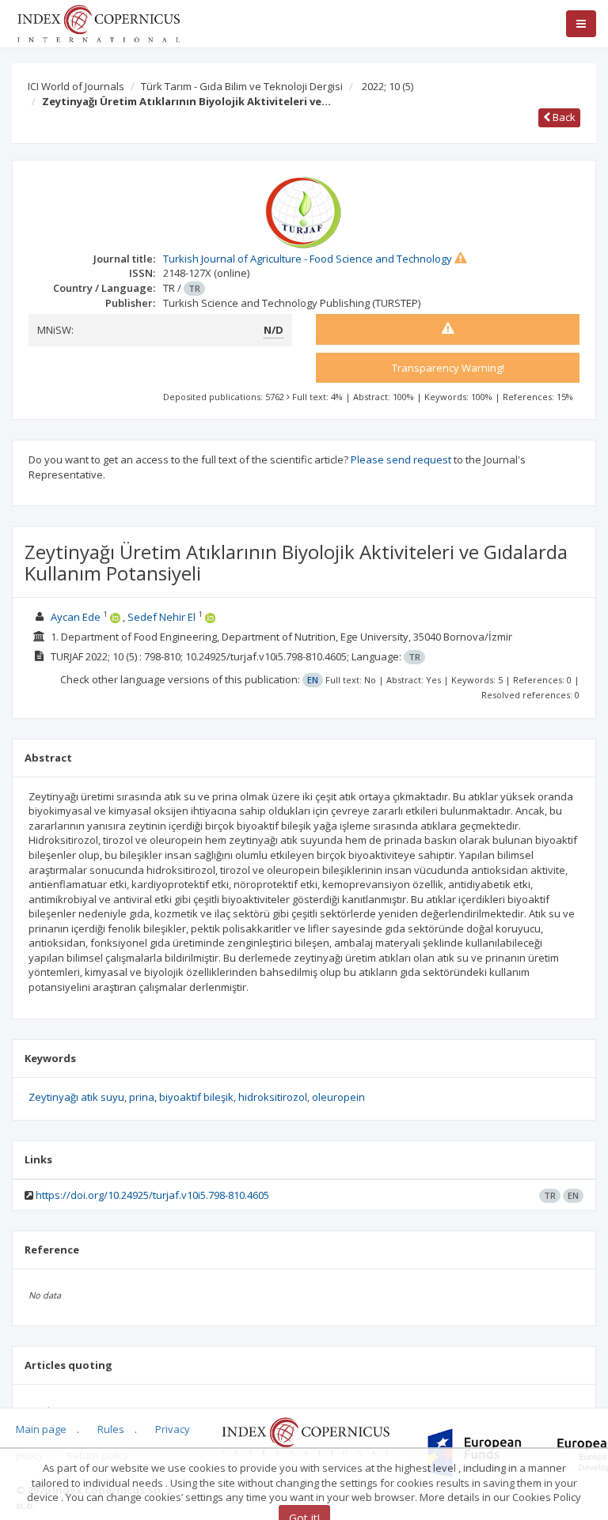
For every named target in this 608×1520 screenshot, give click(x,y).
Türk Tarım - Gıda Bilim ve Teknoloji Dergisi (242, 86)
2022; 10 (387, 86)
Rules (110, 1429)
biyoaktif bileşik (196, 1097)
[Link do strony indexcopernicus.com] (305, 1435)
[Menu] (581, 23)
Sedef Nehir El (161, 617)
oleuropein (338, 1097)
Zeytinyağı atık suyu (76, 1097)
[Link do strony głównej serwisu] (98, 22)
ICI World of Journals (76, 86)
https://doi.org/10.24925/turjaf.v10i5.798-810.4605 (152, 1195)
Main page (41, 1429)
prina (141, 1097)
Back (563, 117)
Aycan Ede (76, 617)
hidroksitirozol (272, 1097)
